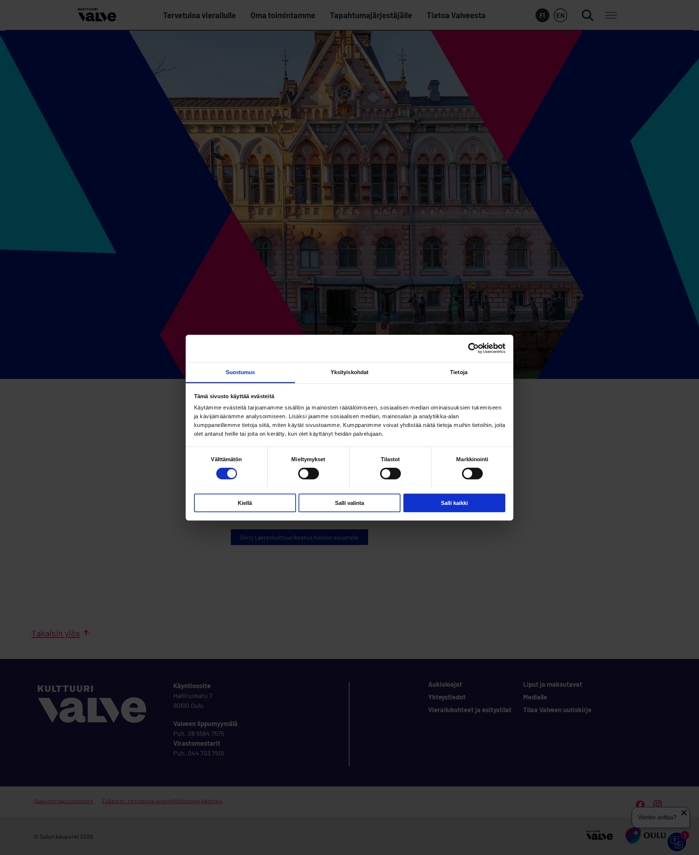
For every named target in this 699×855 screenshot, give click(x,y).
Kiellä (245, 502)
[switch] (308, 473)
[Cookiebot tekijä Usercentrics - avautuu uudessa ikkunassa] (473, 348)
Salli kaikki (454, 502)
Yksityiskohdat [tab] (349, 372)
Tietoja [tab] (458, 372)
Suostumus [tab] (240, 372)
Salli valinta (349, 502)
